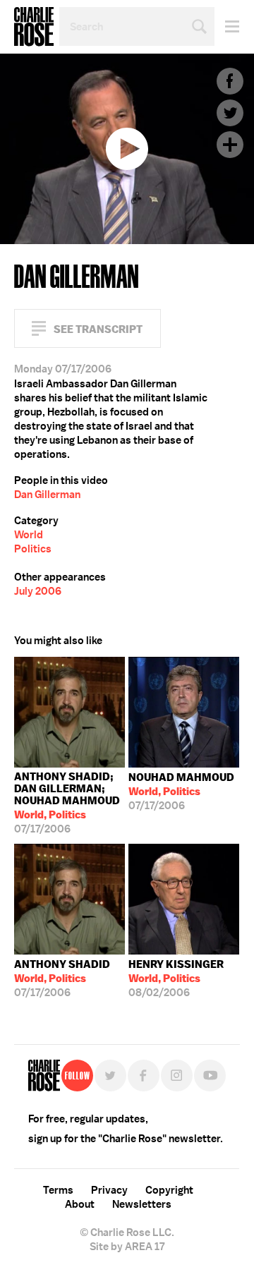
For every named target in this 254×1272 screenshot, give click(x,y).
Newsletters (141, 1204)
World (28, 535)
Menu (226, 26)
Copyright (169, 1190)
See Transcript (98, 329)
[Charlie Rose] (44, 1075)
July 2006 (37, 591)
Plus (230, 144)
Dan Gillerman (47, 494)
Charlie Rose (34, 27)
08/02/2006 (176, 978)
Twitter (230, 112)
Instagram (177, 1075)
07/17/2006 (67, 803)
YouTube (210, 1075)
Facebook (230, 81)
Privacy (109, 1190)
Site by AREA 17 (127, 1247)
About (80, 1204)
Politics (33, 549)
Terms (58, 1190)
